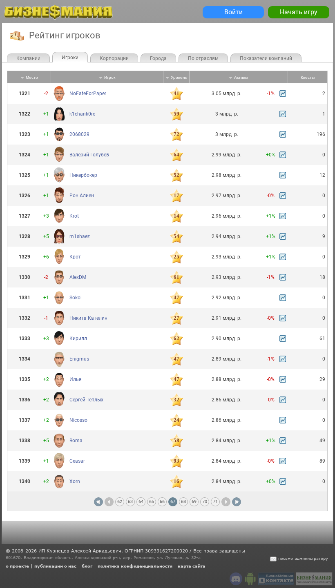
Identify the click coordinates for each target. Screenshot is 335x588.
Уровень (179, 77)
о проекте (17, 566)
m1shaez (79, 236)
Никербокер (83, 175)
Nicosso (78, 420)
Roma (76, 440)
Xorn (74, 481)
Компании (28, 58)
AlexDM (77, 277)
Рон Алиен (81, 195)
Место (32, 77)
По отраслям (203, 58)
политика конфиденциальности (135, 566)
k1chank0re (82, 114)
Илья (75, 379)
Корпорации (114, 58)
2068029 (79, 134)
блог (87, 566)
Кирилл (78, 338)
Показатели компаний (266, 58)
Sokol (75, 298)
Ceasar (77, 461)
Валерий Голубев (89, 155)
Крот (75, 257)
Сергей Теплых (86, 400)
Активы (241, 77)
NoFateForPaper (87, 93)
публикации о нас (55, 566)
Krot (74, 216)
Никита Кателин (88, 318)
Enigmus (79, 359)
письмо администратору (303, 558)
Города (158, 58)
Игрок (109, 77)
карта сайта (191, 566)
